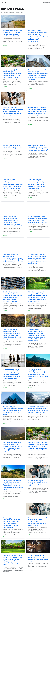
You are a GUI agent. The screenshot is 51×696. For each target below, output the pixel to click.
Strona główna (46, 2)
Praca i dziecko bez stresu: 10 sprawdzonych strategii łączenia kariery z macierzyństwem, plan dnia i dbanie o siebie (37, 521)
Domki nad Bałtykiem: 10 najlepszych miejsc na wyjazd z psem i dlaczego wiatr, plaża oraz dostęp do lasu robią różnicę (13, 410)
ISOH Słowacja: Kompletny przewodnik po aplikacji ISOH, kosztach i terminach (12, 147)
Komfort (4, 2)
